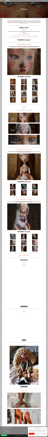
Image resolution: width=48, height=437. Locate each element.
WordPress (23, 435)
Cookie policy (36, 435)
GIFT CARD (34, 3)
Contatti (39, 3)
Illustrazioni (13, 3)
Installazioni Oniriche (19, 3)
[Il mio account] (41, 1)
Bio (5, 3)
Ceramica (9, 3)
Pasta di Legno (26, 3)
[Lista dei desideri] (40, 1)
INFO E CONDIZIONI (17, 427)
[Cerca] (39, 1)
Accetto (32, 433)
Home (4, 3)
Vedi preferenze (44, 433)
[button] (8, 61)
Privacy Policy (39, 435)
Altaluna (7, 0)
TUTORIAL (31, 3)
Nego (38, 433)
